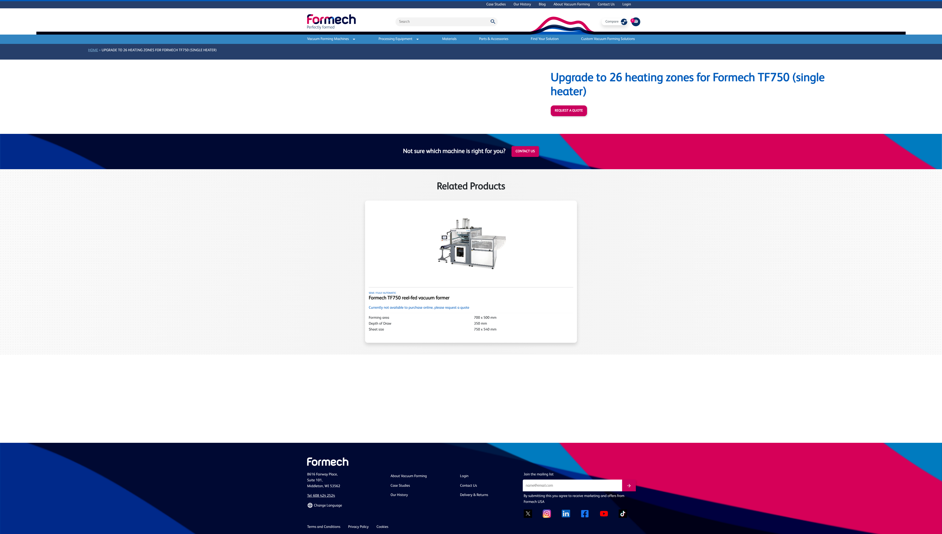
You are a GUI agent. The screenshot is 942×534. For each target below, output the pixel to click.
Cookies (382, 527)
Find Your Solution (545, 39)
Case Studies (496, 4)
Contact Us (606, 4)
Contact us (525, 151)
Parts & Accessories (493, 39)
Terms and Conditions (323, 527)
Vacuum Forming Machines (328, 39)
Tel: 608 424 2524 (321, 496)
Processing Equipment (395, 39)
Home (93, 50)
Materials (449, 39)
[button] (346, 505)
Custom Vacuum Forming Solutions (608, 39)
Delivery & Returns (474, 495)
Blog (542, 4)
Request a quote (569, 111)
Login (626, 4)
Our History (522, 4)
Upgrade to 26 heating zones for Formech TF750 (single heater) (159, 50)
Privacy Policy (358, 527)
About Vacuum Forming (571, 4)
